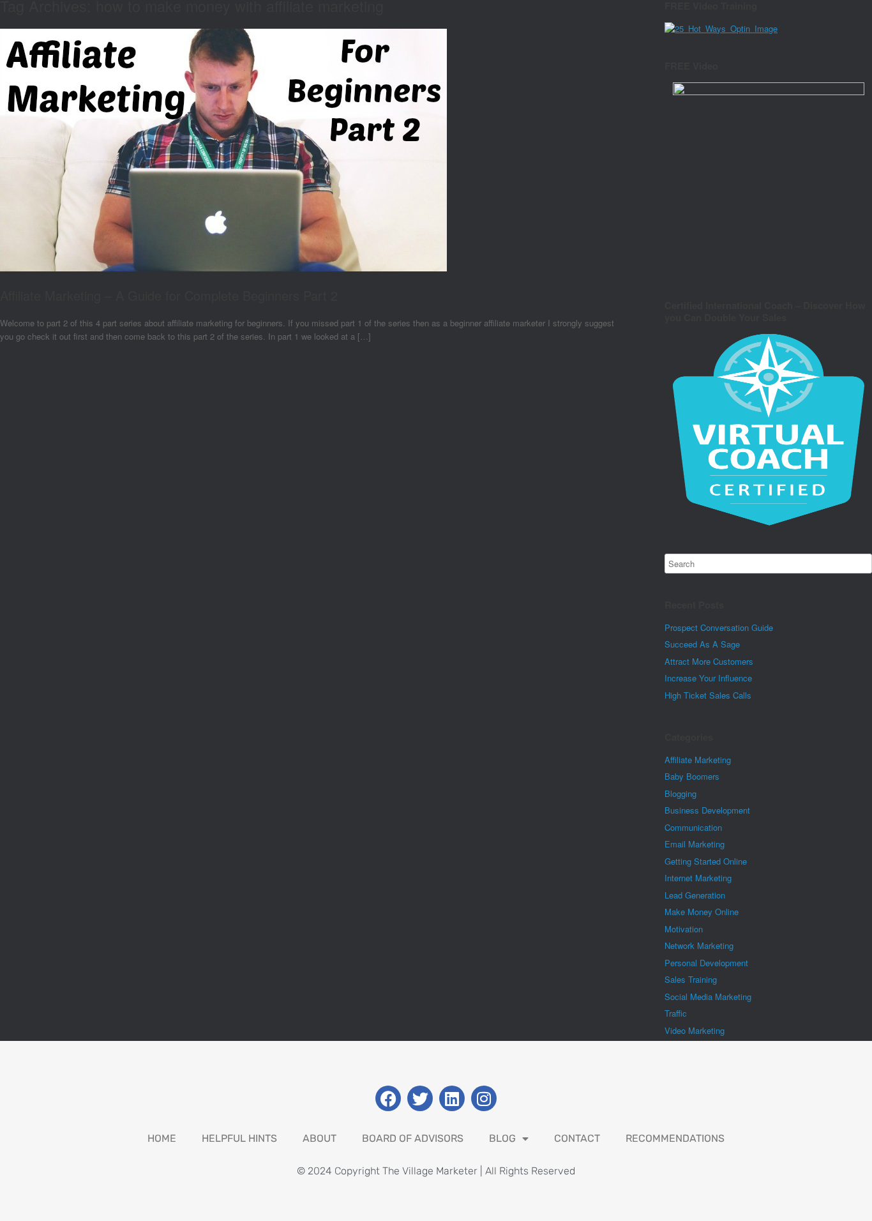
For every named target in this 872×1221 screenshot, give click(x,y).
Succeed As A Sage (702, 644)
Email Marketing (695, 844)
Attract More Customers (709, 661)
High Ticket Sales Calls (708, 695)
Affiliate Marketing (698, 760)
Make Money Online (702, 912)
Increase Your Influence (708, 678)
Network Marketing (699, 945)
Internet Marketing (698, 878)
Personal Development (706, 963)
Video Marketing (695, 1030)
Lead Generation (695, 895)
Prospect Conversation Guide (719, 627)
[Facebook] (388, 1098)
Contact (577, 1138)
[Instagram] (484, 1098)
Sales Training (691, 979)
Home (161, 1138)
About (319, 1138)
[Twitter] (420, 1098)
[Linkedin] (452, 1098)
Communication (693, 827)
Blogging (680, 793)
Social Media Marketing (708, 996)
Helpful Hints (239, 1138)
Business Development (707, 810)
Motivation (684, 929)
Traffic (676, 1013)
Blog (502, 1138)
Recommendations (675, 1138)
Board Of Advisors (412, 1138)
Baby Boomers (692, 776)
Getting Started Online (706, 861)
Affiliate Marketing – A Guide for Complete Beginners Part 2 (169, 295)
